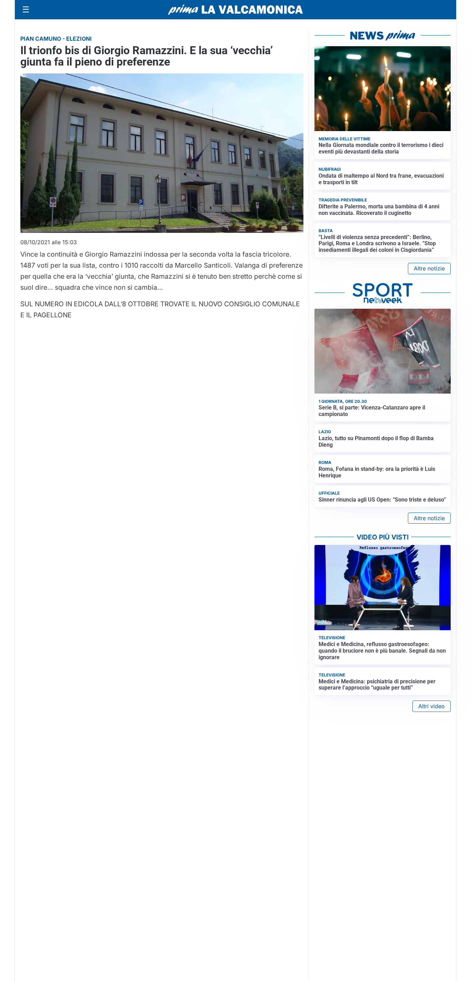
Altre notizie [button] (429, 268)
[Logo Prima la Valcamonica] (235, 9)
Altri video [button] (431, 706)
